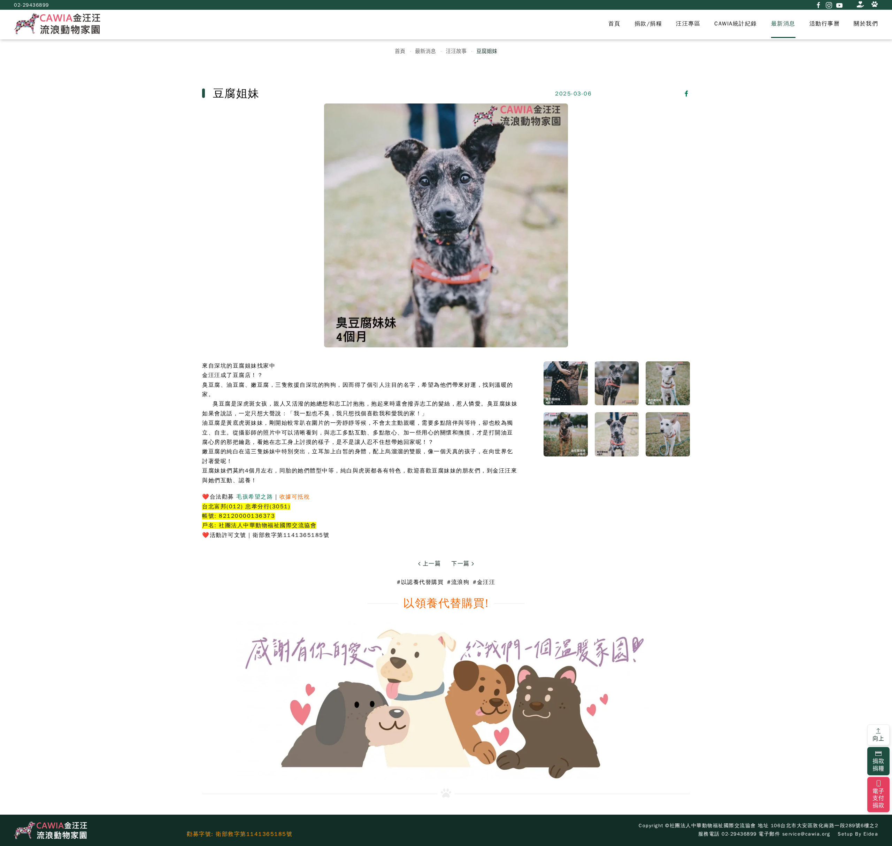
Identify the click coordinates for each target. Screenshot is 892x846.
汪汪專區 (688, 23)
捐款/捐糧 (648, 23)
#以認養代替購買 (420, 582)
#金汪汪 (484, 582)
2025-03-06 (573, 93)
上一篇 (431, 564)
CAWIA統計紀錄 (735, 23)
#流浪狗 (458, 582)
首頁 (614, 23)
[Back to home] (57, 24)
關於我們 (866, 23)
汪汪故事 (456, 51)
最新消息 (783, 23)
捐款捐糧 (878, 765)
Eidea (870, 834)
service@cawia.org (806, 834)
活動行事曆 (824, 23)
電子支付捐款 (878, 798)
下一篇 (461, 564)
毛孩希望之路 (254, 496)
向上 (878, 739)
